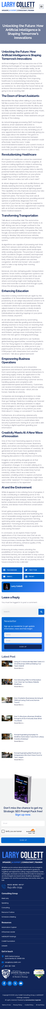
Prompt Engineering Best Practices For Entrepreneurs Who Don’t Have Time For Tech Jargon (28, 755)
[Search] (41, 612)
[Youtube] (20, 983)
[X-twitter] (15, 983)
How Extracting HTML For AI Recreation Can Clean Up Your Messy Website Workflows (27, 682)
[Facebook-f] (4, 983)
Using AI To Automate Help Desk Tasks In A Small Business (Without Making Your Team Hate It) (29, 664)
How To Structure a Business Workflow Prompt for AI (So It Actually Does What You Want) (28, 718)
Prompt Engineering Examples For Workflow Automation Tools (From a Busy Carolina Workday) (29, 737)
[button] (41, 7)
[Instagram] (9, 983)
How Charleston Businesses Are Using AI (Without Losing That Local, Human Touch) (28, 700)
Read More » (19, 668)
